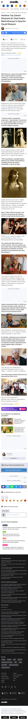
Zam (14, 659)
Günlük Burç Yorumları (7, 662)
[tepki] (2, 500)
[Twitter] (8, 687)
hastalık (3, 107)
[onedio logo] (13, 702)
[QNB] (16, 5)
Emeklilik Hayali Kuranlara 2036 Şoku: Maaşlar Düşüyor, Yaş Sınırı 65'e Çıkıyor (15, 528)
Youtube (20, 659)
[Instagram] (2, 687)
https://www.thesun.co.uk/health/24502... (13, 55)
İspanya (19, 238)
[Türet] (20, 5)
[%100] (12, 5)
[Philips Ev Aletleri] (3, 5)
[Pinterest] (15, 687)
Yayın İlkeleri (16, 676)
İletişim (2, 682)
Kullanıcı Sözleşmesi (18, 675)
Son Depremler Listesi (6, 609)
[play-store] (13, 693)
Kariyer (15, 673)
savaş (8, 43)
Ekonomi (5, 525)
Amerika (15, 108)
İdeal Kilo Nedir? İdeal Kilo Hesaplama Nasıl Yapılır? (12, 638)
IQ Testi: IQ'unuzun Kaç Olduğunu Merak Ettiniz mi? (13, 653)
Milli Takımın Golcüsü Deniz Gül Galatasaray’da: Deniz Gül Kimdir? (11, 534)
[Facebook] (5, 687)
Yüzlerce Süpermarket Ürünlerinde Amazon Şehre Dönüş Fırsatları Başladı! (14, 541)
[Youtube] (12, 687)
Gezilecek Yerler (5, 667)
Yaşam (8, 12)
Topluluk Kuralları (5, 678)
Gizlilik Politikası (4, 676)
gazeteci (8, 236)
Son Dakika (4, 664)
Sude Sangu (11, 28)
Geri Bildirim (4, 675)
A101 (16, 662)
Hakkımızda (3, 673)
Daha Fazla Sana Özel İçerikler (13, 470)
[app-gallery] (22, 693)
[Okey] (8, 5)
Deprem (9, 659)
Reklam (3, 680)
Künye (14, 678)
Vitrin (4, 538)
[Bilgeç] (24, 5)
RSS (14, 680)
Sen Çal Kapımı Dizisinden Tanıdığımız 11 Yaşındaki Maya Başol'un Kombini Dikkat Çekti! (13, 548)
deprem (19, 43)
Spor (4, 531)
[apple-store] (5, 693)
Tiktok (20, 662)
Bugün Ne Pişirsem (13, 664)
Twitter (3, 659)
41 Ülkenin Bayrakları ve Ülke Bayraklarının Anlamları (13, 647)
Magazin (5, 545)
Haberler (3, 12)
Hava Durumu (4, 607)
